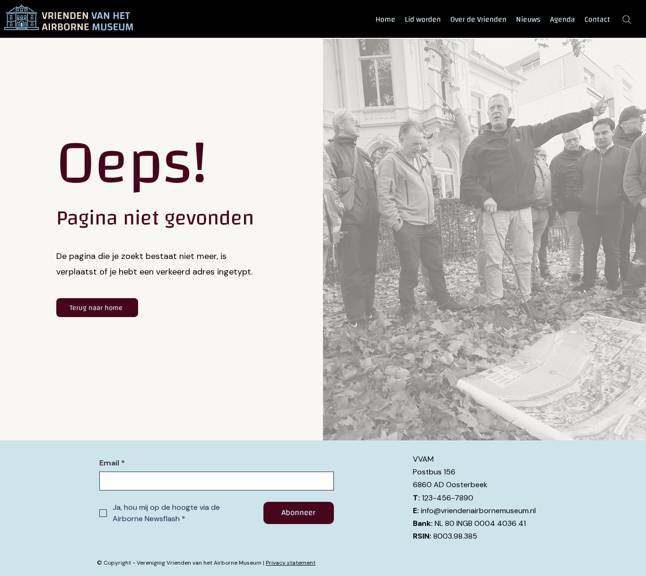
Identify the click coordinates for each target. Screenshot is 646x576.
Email (112, 463)
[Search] (627, 19)
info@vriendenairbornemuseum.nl (478, 511)
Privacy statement (290, 563)
